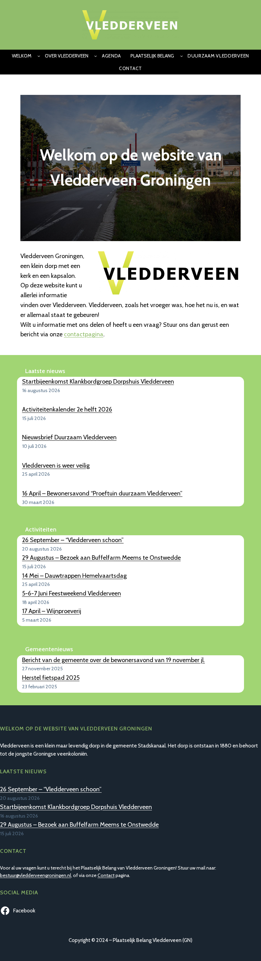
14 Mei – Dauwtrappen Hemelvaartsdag (74, 575)
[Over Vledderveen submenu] (95, 55)
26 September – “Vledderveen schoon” (73, 540)
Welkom (21, 56)
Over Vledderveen (66, 56)
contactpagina (83, 334)
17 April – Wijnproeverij (51, 611)
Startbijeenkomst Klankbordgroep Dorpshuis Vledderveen (98, 381)
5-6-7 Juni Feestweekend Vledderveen (71, 593)
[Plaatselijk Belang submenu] (181, 55)
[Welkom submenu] (38, 55)
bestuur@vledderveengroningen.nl (35, 875)
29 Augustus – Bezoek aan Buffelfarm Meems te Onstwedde (101, 557)
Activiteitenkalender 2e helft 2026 (67, 409)
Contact (106, 875)
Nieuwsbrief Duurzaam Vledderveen (69, 437)
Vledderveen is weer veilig (56, 465)
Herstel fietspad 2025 (51, 677)
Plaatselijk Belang (152, 56)
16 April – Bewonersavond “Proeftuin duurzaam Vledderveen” (102, 493)
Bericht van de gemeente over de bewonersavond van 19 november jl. (113, 660)
